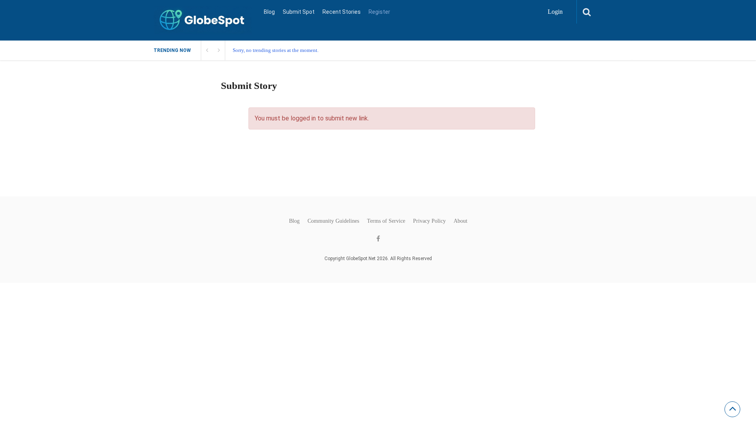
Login (555, 11)
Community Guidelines (333, 221)
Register (379, 12)
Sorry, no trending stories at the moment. (276, 50)
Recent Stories (341, 12)
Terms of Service (386, 221)
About (460, 221)
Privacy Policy (429, 221)
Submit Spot (299, 12)
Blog (269, 12)
